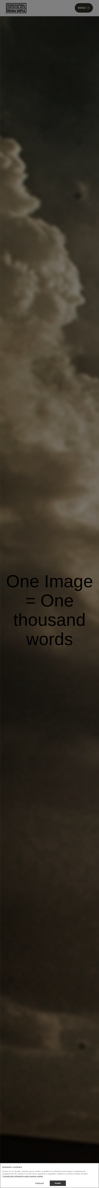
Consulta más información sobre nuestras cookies (23, 1176)
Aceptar (58, 1183)
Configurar (39, 1183)
